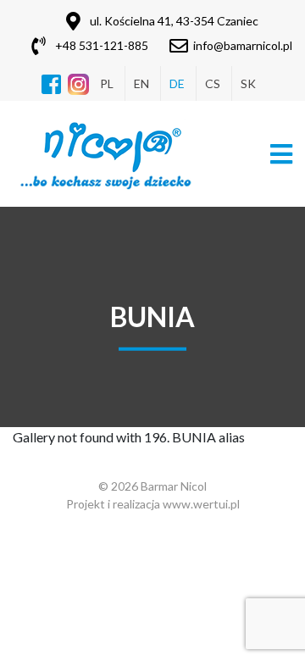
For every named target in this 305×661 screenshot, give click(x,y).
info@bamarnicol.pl (242, 45)
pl (107, 83)
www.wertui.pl (201, 504)
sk (248, 83)
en (141, 83)
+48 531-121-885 (101, 45)
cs (212, 83)
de (177, 83)
